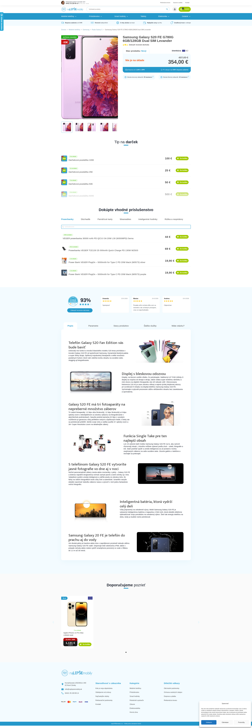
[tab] (126, 652)
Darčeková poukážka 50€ (81, 184)
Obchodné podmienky (171, 688)
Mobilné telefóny (74, 29)
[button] (174, 9)
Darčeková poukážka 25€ (81, 172)
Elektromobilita (135, 708)
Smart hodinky (135, 696)
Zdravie (132, 704)
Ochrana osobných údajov (173, 692)
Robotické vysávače (137, 700)
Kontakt (187, 2)
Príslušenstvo (134, 692)
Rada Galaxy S (97, 29)
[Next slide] (199, 622)
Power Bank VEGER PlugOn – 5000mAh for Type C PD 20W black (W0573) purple (107, 274)
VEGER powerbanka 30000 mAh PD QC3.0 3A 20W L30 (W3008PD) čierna (98, 238)
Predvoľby (241, 722)
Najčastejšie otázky (102, 696)
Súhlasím (209, 722)
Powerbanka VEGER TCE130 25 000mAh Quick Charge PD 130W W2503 (103, 250)
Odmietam (225, 722)
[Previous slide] (53, 622)
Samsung (86, 29)
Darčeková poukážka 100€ (81, 160)
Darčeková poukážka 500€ (81, 196)
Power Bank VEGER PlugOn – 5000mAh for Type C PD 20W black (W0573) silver (107, 262)
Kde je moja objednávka (103, 688)
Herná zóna (134, 712)
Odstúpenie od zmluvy (103, 692)
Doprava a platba (177, 2)
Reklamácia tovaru (165, 2)
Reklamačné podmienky (103, 700)
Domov (63, 29)
